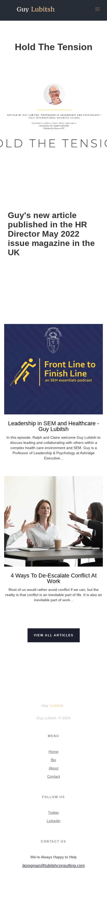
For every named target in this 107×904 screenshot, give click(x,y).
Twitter (53, 812)
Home (53, 752)
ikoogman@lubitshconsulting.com (53, 865)
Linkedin (54, 821)
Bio (53, 760)
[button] (97, 9)
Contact (53, 776)
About (53, 768)
